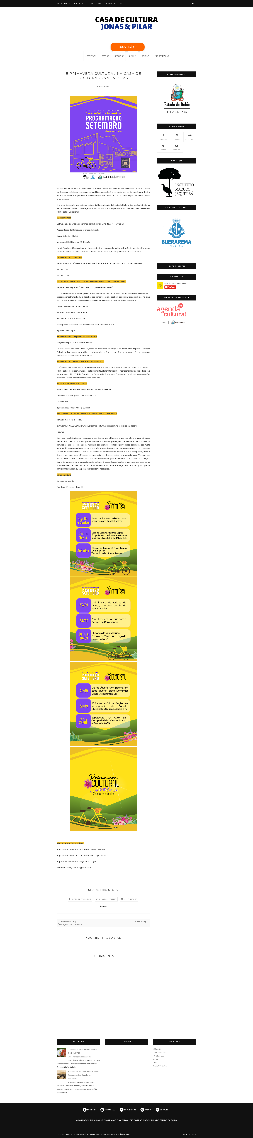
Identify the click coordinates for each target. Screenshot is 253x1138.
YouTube (176, 150)
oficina (145, 56)
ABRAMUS (157, 1049)
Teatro (105, 56)
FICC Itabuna (158, 1056)
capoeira (119, 56)
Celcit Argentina (159, 1052)
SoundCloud (189, 139)
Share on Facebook (81, 899)
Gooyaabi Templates (106, 1134)
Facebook (163, 139)
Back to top (189, 1135)
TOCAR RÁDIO (127, 46)
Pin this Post (131, 899)
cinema (132, 56)
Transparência (93, 4)
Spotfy (163, 150)
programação (161, 56)
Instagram (176, 139)
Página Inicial (64, 4)
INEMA (156, 1059)
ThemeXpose (79, 1134)
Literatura (90, 56)
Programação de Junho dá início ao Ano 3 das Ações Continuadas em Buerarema (83, 1074)
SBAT (155, 1063)
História (78, 4)
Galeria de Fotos (113, 4)
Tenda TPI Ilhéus (160, 1066)
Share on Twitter (107, 899)
